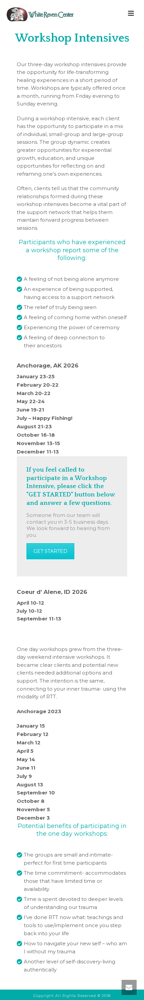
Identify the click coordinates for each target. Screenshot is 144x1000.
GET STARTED (50, 551)
